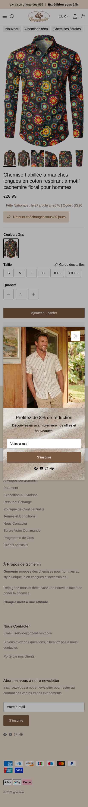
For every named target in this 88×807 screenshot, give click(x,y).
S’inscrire (44, 457)
